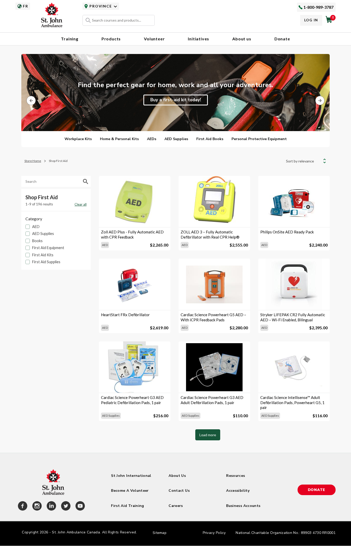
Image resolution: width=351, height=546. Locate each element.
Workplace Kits (78, 138)
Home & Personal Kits (119, 138)
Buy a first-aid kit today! (175, 100)
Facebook (21, 506)
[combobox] (118, 20)
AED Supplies (176, 138)
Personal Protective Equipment (259, 138)
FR (25, 6)
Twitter (65, 506)
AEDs (151, 138)
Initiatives (198, 38)
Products (111, 38)
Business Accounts (243, 505)
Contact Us (179, 490)
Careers (176, 505)
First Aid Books (209, 138)
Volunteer (154, 38)
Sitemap (160, 532)
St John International (131, 475)
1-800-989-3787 (318, 7)
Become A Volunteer (130, 490)
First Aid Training (127, 505)
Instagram (36, 506)
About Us (177, 475)
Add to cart (135, 218)
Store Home (32, 161)
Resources (235, 475)
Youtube (79, 506)
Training (69, 38)
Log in (311, 20)
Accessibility (238, 490)
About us (241, 38)
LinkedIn (50, 506)
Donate (282, 38)
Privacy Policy (214, 532)
